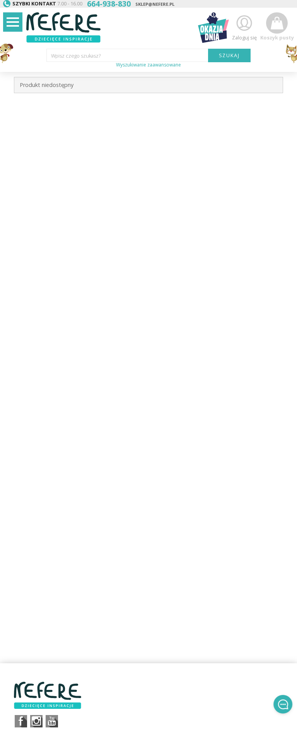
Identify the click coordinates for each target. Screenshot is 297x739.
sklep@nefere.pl (154, 4)
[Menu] (12, 22)
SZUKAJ (229, 55)
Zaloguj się (244, 37)
